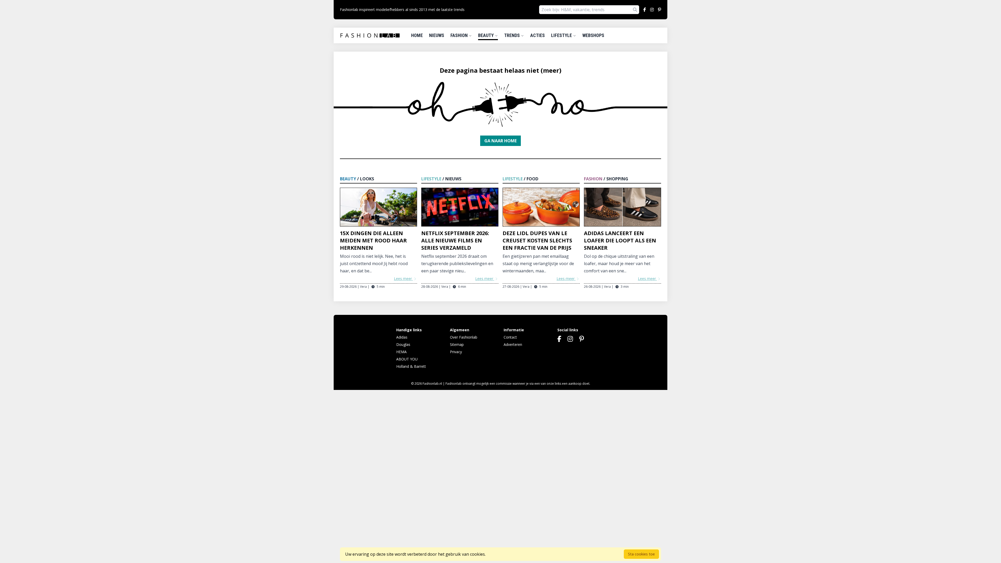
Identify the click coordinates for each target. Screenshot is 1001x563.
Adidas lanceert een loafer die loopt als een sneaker (620, 240)
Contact (510, 337)
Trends (512, 35)
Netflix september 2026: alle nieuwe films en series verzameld (455, 240)
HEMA (401, 351)
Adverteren (513, 344)
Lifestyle (562, 35)
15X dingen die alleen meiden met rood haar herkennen (373, 240)
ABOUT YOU (407, 359)
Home (417, 35)
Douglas (403, 344)
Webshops (593, 35)
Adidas (401, 337)
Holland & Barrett (411, 366)
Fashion (459, 35)
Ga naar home (500, 141)
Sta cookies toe (641, 554)
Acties (537, 35)
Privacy (456, 351)
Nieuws (436, 35)
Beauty (486, 35)
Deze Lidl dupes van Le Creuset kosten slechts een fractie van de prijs (537, 240)
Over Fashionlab (463, 337)
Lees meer (403, 278)
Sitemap (457, 344)
